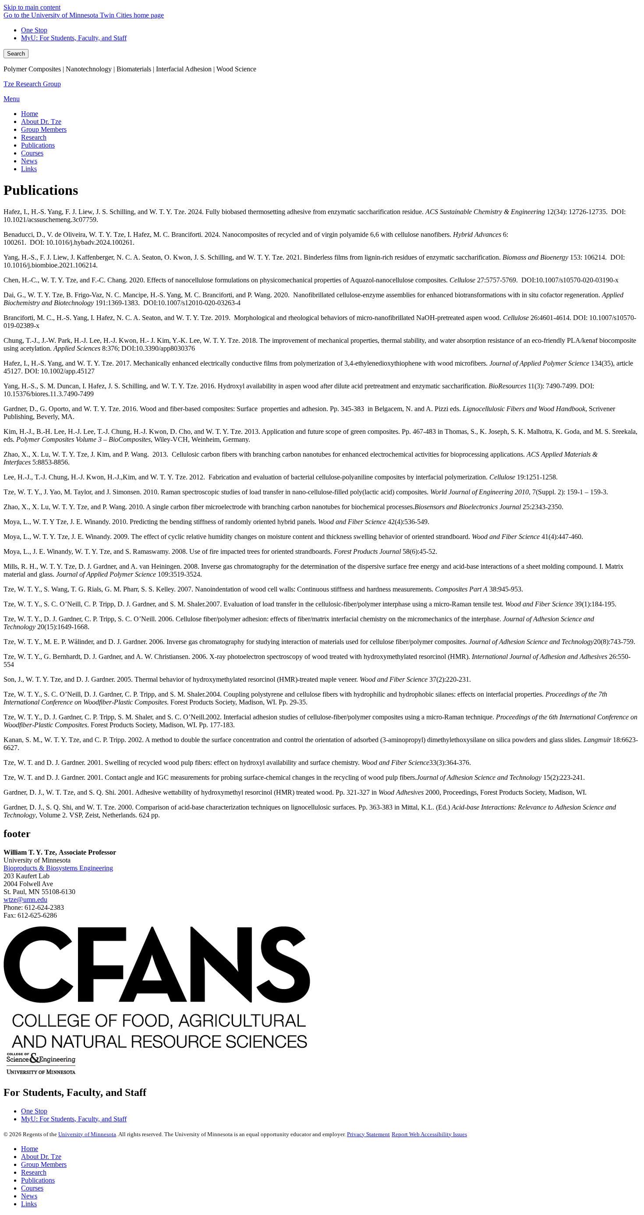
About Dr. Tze (41, 1156)
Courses (32, 1188)
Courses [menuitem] (32, 153)
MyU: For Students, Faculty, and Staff (74, 38)
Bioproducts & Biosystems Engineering (58, 868)
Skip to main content (32, 7)
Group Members (44, 1164)
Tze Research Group (32, 84)
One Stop (34, 30)
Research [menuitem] (33, 137)
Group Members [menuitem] (44, 129)
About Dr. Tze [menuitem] (41, 121)
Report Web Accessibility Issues (429, 1134)
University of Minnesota (87, 1134)
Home (29, 1148)
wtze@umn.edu (25, 899)
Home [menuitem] (29, 113)
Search (16, 53)
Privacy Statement (368, 1134)
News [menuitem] (29, 161)
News (29, 1196)
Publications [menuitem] (38, 145)
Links (29, 1204)
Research (33, 1172)
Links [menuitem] (29, 169)
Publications (38, 1180)
